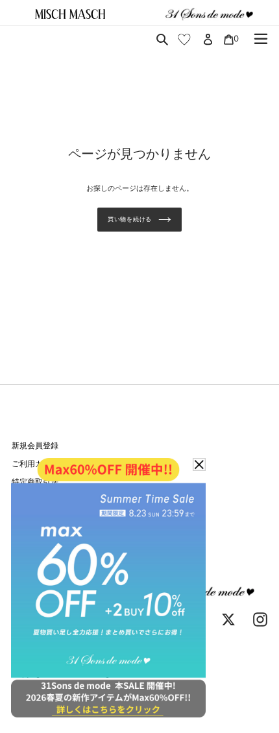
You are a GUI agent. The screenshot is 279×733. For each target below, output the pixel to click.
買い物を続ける (130, 218)
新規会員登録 (35, 445)
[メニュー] (261, 39)
